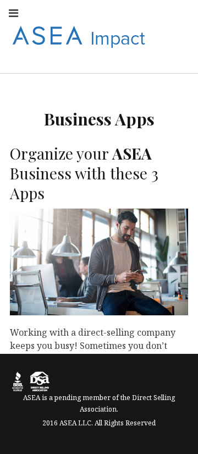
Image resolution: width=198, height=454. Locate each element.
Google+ (132, 36)
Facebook (59, 12)
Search (180, 59)
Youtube (108, 12)
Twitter (132, 12)
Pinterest (156, 36)
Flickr (180, 12)
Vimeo (180, 36)
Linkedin (156, 12)
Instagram (84, 12)
